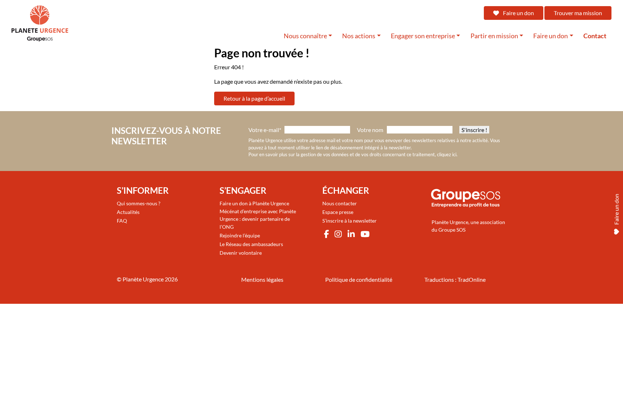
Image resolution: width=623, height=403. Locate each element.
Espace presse (337, 212)
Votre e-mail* (264, 129)
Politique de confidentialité (358, 279)
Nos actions (358, 36)
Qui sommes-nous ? (138, 203)
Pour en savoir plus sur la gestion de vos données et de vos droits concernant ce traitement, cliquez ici (352, 154)
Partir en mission (494, 36)
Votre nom (370, 129)
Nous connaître (305, 36)
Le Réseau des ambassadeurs (251, 244)
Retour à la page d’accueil (254, 98)
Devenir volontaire (241, 253)
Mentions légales (262, 279)
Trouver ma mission (578, 12)
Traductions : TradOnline (455, 279)
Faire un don (518, 12)
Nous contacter (339, 203)
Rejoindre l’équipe (240, 235)
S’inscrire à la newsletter (349, 221)
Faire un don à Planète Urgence (254, 203)
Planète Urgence (143, 279)
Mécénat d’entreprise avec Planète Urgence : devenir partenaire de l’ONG (258, 219)
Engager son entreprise (423, 36)
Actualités (128, 212)
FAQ (122, 221)
